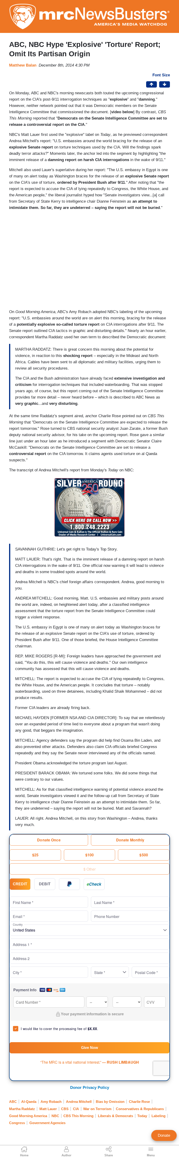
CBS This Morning (78, 1116)
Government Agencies (47, 1123)
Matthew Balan (22, 65)
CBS (65, 1109)
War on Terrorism (97, 1109)
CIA (76, 1109)
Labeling (158, 1116)
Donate (164, 1135)
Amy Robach (51, 1102)
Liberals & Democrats (115, 1116)
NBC (55, 1116)
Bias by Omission (110, 1102)
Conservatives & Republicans (140, 1109)
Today (142, 1116)
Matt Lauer (48, 1109)
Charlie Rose (139, 1102)
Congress (17, 1123)
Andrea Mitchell (79, 1102)
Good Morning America (28, 1116)
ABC (13, 1102)
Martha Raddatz (22, 1109)
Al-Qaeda (28, 1102)
